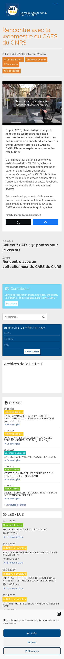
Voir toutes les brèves (16, 505)
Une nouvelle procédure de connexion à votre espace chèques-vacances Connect (29, 579)
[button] (59, 613)
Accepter (32, 633)
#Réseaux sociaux (36, 59)
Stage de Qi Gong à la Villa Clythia (24, 529)
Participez (11, 303)
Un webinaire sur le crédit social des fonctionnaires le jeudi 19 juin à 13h (28, 439)
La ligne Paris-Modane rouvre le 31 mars (30, 457)
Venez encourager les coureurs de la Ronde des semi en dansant (28, 474)
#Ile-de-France (11, 71)
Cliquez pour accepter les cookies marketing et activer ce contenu (32, 103)
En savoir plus (13, 424)
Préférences (32, 651)
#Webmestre (11, 64)
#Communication (13, 59)
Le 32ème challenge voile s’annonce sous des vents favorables (30, 494)
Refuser (32, 642)
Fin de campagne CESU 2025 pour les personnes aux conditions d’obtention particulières (29, 418)
